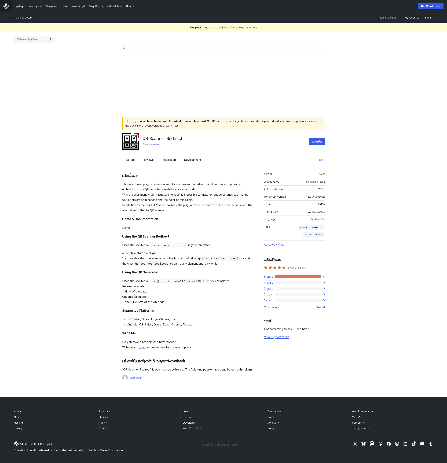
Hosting (18, 422)
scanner (319, 234)
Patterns (103, 428)
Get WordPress (430, 6)
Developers (190, 422)
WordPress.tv (192, 428)
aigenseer (153, 144)
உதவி (322, 159)
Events (271, 417)
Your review (271, 307)
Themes (103, 417)
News (17, 417)
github (142, 347)
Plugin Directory (23, 17)
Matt (356, 417)
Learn (186, 411)
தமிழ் (49, 444)
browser (303, 227)
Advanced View (274, 244)
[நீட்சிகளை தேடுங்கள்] (50, 39)
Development (192, 159)
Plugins (102, 422)
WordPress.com (362, 411)
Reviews (148, 159)
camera (314, 227)
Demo (126, 227)
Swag (272, 428)
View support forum (276, 337)
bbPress (358, 422)
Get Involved (275, 411)
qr (322, 227)
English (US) (318, 219)
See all (320, 307)
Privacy (18, 428)
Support (187, 417)
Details (130, 159)
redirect (308, 234)
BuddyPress (360, 428)
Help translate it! (248, 27)
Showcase (104, 411)
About (17, 411)
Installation (169, 159)
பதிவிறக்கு (317, 141)
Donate (273, 422)
